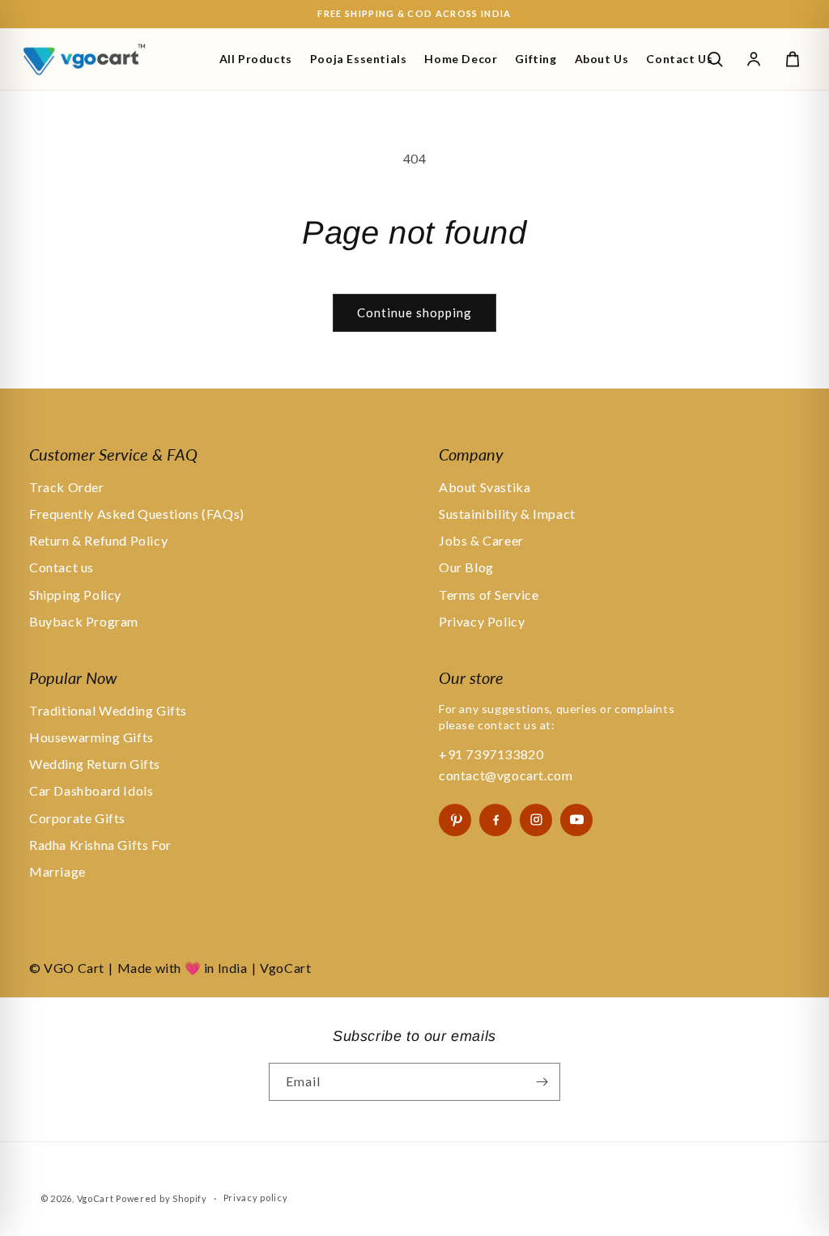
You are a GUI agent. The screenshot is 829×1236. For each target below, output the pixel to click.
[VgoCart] (111, 59)
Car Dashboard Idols (91, 790)
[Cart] (792, 59)
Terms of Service (489, 594)
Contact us (61, 567)
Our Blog (466, 567)
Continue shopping (414, 312)
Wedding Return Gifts (94, 763)
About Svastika (484, 487)
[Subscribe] (541, 1082)
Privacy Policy (482, 621)
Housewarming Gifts (91, 737)
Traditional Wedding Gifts (108, 710)
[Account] (754, 59)
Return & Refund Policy (98, 540)
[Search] (715, 59)
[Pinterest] (455, 820)
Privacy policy (255, 1197)
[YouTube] (576, 820)
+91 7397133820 (491, 754)
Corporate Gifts (77, 818)
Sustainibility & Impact (507, 513)
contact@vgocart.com (505, 775)
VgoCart (95, 1198)
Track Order (66, 487)
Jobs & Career (481, 540)
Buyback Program (83, 621)
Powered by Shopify (161, 1198)
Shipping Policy (75, 594)
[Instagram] (536, 820)
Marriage (57, 871)
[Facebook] (495, 820)
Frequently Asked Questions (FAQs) (136, 513)
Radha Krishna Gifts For (100, 844)
